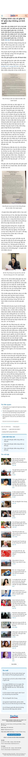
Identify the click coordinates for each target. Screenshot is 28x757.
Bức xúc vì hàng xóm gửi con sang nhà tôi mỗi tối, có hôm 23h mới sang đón (19, 571)
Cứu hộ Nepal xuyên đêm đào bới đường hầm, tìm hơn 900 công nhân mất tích (19, 524)
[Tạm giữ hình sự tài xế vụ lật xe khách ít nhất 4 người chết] (6, 472)
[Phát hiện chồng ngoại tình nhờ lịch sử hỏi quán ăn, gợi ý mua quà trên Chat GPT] (6, 615)
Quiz (13, 487)
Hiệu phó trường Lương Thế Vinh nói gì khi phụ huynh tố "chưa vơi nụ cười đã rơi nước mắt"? (14, 416)
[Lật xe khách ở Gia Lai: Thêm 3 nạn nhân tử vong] (6, 563)
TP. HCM (3, 746)
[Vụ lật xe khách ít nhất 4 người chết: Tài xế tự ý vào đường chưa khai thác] (6, 494)
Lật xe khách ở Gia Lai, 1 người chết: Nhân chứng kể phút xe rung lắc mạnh (19, 592)
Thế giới (14, 527)
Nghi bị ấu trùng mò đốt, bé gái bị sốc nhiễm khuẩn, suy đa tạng (19, 624)
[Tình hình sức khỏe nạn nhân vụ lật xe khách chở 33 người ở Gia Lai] (6, 534)
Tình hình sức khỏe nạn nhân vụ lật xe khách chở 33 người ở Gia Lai (19, 533)
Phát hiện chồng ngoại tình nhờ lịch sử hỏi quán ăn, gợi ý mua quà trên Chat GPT (19, 614)
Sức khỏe (14, 536)
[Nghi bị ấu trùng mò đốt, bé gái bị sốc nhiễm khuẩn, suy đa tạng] (6, 625)
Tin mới (5, 670)
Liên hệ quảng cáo (14, 734)
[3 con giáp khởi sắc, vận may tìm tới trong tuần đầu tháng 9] (6, 553)
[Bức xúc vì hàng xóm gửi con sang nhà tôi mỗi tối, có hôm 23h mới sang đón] (6, 572)
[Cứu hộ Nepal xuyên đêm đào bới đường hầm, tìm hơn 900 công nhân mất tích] (6, 524)
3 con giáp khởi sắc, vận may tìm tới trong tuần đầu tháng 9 (18, 552)
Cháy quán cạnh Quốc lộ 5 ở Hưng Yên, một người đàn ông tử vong (19, 633)
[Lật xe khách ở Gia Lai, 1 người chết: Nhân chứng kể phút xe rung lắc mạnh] (6, 593)
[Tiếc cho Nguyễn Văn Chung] (6, 504)
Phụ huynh (16, 426)
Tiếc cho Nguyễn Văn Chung (19, 501)
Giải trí (14, 465)
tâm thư (7, 40)
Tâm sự (14, 575)
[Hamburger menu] (2, 16)
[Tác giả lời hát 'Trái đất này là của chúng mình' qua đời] (6, 544)
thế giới (11, 439)
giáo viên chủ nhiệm (14, 429)
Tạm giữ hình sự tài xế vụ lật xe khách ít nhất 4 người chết (19, 471)
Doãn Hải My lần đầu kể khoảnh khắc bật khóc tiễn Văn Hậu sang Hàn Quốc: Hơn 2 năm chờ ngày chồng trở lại (19, 603)
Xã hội (13, 474)
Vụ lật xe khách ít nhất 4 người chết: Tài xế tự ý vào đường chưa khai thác (19, 493)
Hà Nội (2, 740)
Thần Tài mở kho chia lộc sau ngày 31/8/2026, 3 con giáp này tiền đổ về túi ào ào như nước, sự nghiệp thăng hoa (19, 656)
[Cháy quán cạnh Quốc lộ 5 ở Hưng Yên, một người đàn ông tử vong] (6, 634)
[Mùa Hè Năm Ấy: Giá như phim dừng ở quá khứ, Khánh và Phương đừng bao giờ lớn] (6, 461)
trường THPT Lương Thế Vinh (10, 66)
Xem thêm (14, 664)
